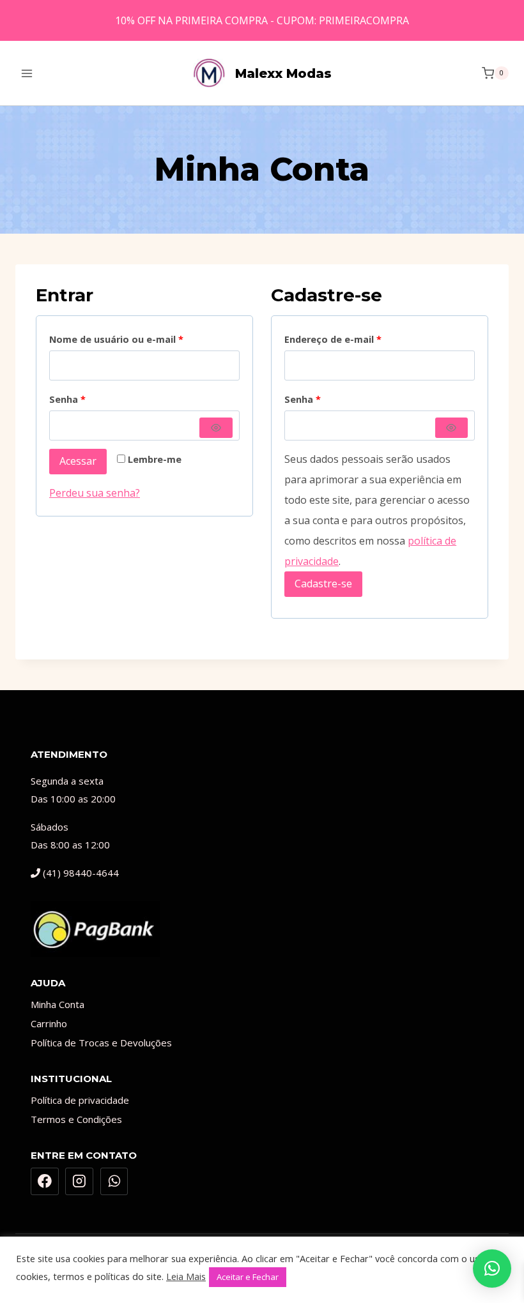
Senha (71, 397)
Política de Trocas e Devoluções (101, 1042)
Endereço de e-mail (336, 337)
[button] (492, 1268)
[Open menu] (27, 73)
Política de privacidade (80, 1100)
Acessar (77, 461)
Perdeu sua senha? (94, 493)
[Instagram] (79, 1182)
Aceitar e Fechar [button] (248, 1277)
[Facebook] (45, 1182)
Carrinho (49, 1023)
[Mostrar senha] (215, 428)
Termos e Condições (76, 1119)
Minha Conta (57, 1004)
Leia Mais (186, 1276)
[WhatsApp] (114, 1182)
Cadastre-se (323, 583)
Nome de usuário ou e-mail (119, 337)
